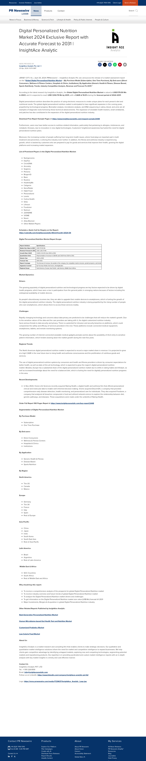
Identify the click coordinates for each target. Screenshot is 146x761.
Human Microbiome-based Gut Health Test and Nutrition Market (45, 621)
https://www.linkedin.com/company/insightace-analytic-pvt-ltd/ (63, 675)
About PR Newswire (82, 746)
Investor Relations (25, 3)
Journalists (38, 3)
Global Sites (79, 757)
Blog (109, 753)
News (36, 10)
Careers (77, 751)
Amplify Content (47, 758)
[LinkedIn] (9, 756)
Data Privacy (112, 758)
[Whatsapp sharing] (115, 65)
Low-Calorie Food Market (29, 634)
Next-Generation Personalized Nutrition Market (38, 615)
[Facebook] (12, 756)
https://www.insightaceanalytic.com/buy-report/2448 (72, 403)
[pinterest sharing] (120, 65)
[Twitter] (14, 756)
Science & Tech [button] (48, 19)
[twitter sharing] (105, 65)
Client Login (117, 3)
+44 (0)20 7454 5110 (18, 746)
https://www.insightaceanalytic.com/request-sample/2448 (76, 119)
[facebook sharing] (100, 65)
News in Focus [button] (15, 19)
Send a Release (130, 3)
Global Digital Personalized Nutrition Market (44, 80)
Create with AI (46, 751)
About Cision (79, 749)
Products (48, 10)
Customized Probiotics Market (31, 627)
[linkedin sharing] (110, 65)
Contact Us (12, 753)
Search (131, 10)
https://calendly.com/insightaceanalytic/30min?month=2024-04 (45, 232)
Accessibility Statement (83, 753)
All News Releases (114, 746)
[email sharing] (125, 65)
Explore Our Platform (48, 746)
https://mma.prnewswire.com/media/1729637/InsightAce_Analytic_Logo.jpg (55, 681)
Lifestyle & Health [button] (64, 19)
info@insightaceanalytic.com (36, 672)
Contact (61, 10)
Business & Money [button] (31, 19)
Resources (13, 3)
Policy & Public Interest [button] (83, 19)
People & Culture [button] (102, 19)
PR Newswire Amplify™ (116, 749)
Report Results (46, 756)
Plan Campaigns (47, 749)
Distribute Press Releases (50, 753)
